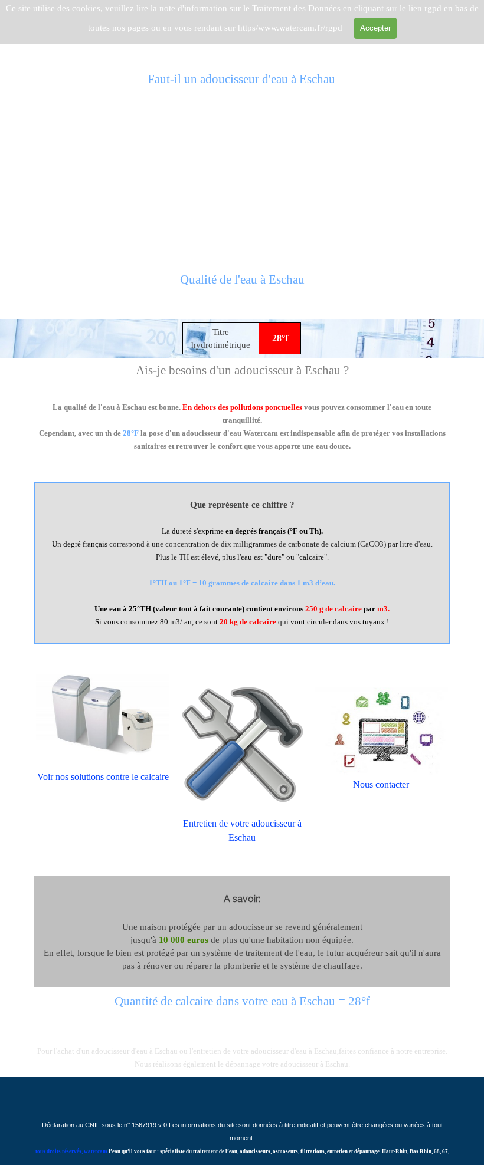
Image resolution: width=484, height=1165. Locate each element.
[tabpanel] (242, 286)
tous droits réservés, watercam (71, 1151)
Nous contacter (381, 784)
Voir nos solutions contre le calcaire (103, 777)
